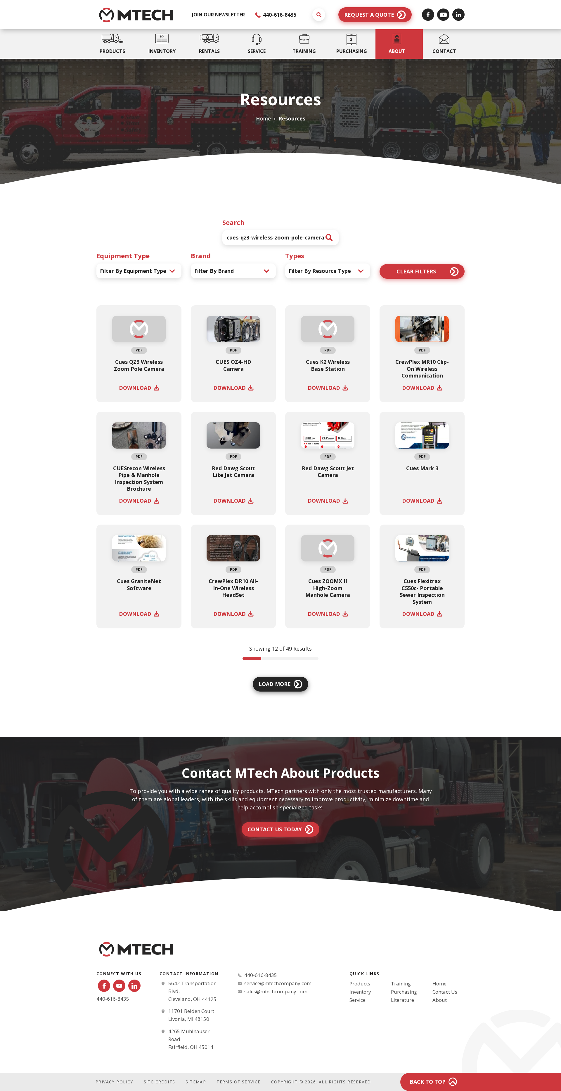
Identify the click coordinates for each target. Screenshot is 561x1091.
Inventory (360, 991)
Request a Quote (369, 14)
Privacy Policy (114, 1082)
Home (263, 118)
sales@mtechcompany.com (275, 991)
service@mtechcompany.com (277, 983)
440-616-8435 (279, 14)
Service (357, 1000)
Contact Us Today (274, 829)
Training (401, 983)
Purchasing (404, 991)
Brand (201, 255)
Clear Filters (416, 271)
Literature (402, 1000)
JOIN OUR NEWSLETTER (218, 14)
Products (359, 983)
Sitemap (196, 1082)
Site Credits (159, 1082)
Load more (275, 683)
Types (294, 255)
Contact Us (444, 991)
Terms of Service (238, 1082)
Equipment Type (123, 255)
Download (135, 387)
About (439, 1000)
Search (233, 222)
